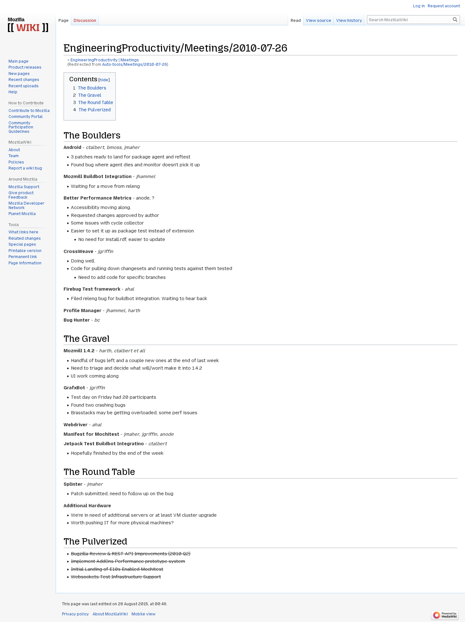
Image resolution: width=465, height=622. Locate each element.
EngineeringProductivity (94, 60)
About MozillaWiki (110, 614)
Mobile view (143, 614)
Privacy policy (75, 614)
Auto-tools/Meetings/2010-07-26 (134, 64)
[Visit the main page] (28, 25)
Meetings (130, 60)
